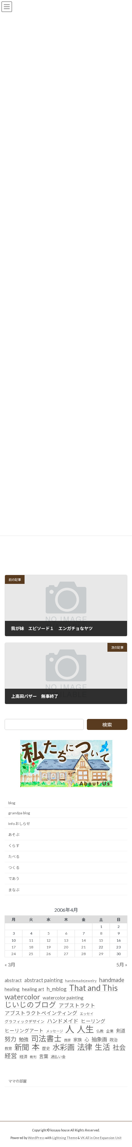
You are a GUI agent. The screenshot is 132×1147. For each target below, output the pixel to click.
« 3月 (10, 964)
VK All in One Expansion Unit (101, 1137)
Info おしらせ (19, 823)
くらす (13, 845)
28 (83, 953)
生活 (102, 1047)
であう (13, 879)
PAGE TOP (122, 1106)
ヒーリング (93, 1021)
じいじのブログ (30, 1005)
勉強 (24, 1039)
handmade (111, 980)
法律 (84, 1047)
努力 (10, 1039)
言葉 (43, 1056)
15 (101, 940)
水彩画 (63, 1047)
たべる (13, 857)
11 (31, 940)
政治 (114, 1039)
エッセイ (86, 1014)
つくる (13, 868)
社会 (119, 1048)
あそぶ (13, 834)
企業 (110, 1031)
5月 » (121, 964)
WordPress (36, 1137)
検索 (107, 724)
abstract (13, 980)
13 (66, 940)
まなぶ (13, 890)
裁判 (33, 1057)
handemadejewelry (81, 981)
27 (66, 953)
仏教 (100, 1031)
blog (11, 803)
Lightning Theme (64, 1137)
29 (101, 953)
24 (13, 953)
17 (13, 947)
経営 (11, 1056)
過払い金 (58, 1057)
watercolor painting (63, 997)
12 (48, 940)
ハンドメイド (62, 1021)
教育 (8, 1048)
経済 (23, 1056)
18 (31, 947)
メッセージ (54, 1031)
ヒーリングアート (24, 1030)
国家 (67, 1040)
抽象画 (99, 1039)
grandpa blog (19, 813)
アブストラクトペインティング (41, 1013)
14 (83, 940)
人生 (85, 1029)
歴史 (46, 1048)
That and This (93, 988)
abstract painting (43, 980)
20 (66, 947)
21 (83, 947)
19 (48, 947)
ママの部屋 (17, 1081)
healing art (33, 989)
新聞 (21, 1047)
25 (31, 953)
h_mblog (57, 989)
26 (48, 953)
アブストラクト (77, 1005)
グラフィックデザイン (25, 1021)
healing (12, 989)
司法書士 (46, 1038)
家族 (77, 1039)
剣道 (120, 1030)
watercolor (22, 996)
